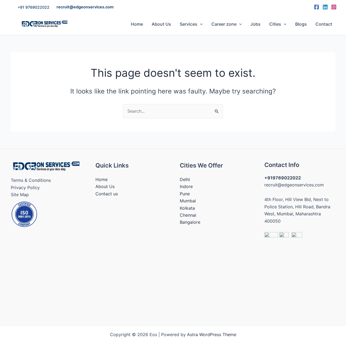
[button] (33, 7)
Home (137, 24)
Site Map (20, 194)
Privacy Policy (25, 187)
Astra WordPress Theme (211, 334)
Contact (323, 24)
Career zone (224, 24)
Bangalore (190, 222)
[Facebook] (316, 7)
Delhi (185, 179)
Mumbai (188, 200)
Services (188, 24)
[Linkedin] (325, 7)
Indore (186, 186)
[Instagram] (334, 7)
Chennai (188, 215)
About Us (161, 24)
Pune (185, 193)
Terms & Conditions (31, 180)
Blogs (301, 24)
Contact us (106, 193)
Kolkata (187, 208)
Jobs (255, 24)
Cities (275, 24)
